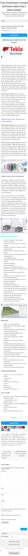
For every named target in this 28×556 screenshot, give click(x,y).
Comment (3, 471)
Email (2, 494)
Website (3, 501)
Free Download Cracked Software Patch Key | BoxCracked (14, 6)
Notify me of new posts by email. (8, 519)
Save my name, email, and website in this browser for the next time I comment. (13, 509)
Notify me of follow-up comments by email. (11, 515)
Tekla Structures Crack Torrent (14, 444)
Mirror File (14, 417)
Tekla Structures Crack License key (8, 439)
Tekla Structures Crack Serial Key (8, 443)
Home (7, 434)
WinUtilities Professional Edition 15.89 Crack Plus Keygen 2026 (20, 453)
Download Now (14, 35)
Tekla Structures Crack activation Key (12, 435)
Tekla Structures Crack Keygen (18, 437)
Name (2, 488)
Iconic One (6, 548)
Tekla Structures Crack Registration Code (16, 441)
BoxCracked (6, 30)
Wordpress (20, 548)
